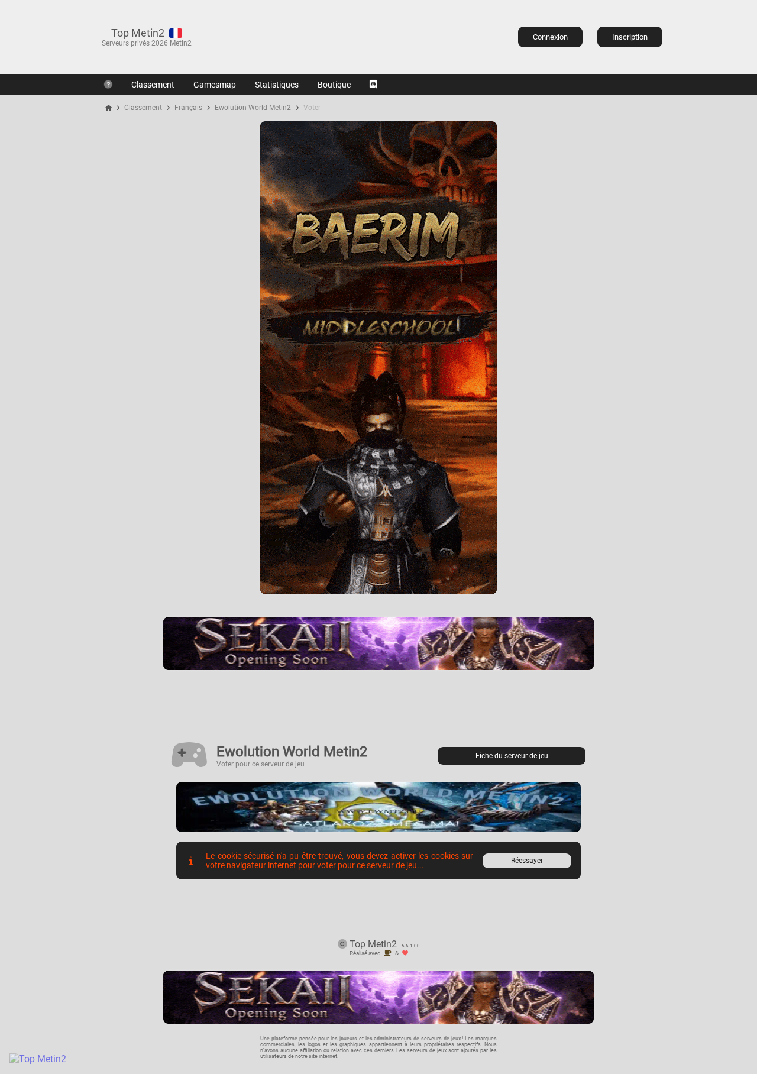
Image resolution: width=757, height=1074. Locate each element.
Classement (152, 84)
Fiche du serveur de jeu (511, 756)
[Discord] (373, 84)
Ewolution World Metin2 (253, 107)
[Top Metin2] (110, 1059)
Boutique (334, 84)
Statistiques (277, 84)
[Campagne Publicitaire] (378, 591)
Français (188, 107)
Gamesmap (214, 84)
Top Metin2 (137, 33)
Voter (312, 107)
